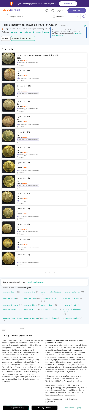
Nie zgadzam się (46, 408)
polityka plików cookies (54, 399)
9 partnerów (13, 374)
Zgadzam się (17, 408)
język (22, 328)
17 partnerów (7, 372)
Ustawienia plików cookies (71, 390)
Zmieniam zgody (73, 408)
